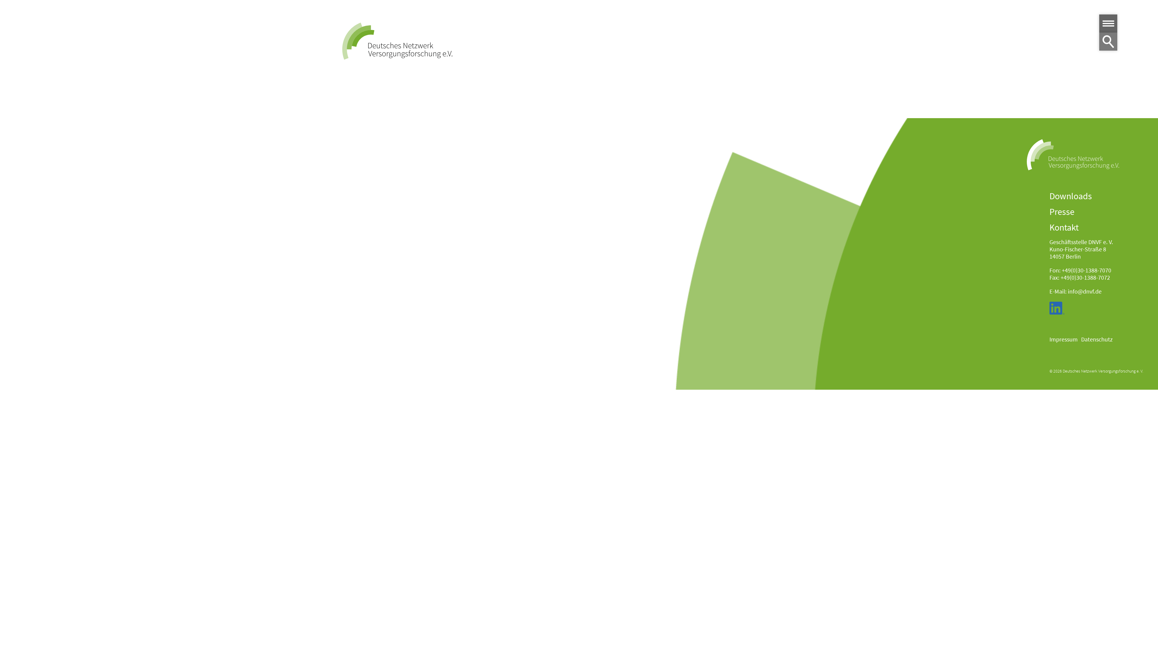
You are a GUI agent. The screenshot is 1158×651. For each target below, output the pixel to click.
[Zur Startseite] (397, 41)
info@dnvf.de (1085, 291)
